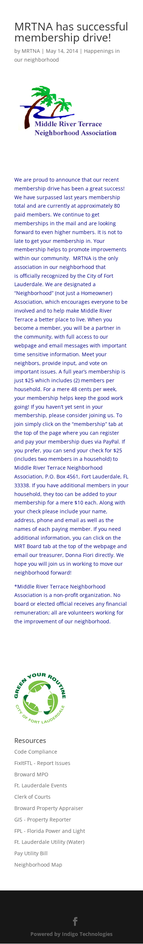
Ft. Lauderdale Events (40, 785)
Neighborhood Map (38, 864)
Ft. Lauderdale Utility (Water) (49, 841)
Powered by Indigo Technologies (71, 933)
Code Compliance (35, 751)
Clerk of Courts (32, 796)
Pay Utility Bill (31, 853)
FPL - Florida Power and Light (49, 830)
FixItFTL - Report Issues (42, 762)
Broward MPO (31, 774)
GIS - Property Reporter (42, 819)
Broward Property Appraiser (48, 808)
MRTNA (31, 50)
